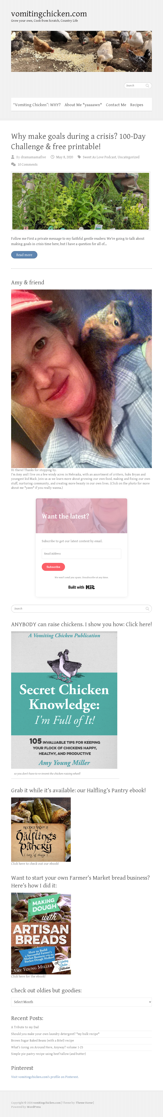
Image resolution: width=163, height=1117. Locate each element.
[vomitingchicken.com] (81, 48)
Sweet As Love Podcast (99, 157)
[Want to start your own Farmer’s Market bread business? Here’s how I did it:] (41, 895)
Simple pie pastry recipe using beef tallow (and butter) (48, 1054)
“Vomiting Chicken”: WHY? (37, 105)
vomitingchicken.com (49, 14)
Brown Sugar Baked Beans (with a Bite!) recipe (42, 1041)
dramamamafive (33, 157)
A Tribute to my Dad (25, 1027)
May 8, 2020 (64, 157)
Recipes (136, 105)
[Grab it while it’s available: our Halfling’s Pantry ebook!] (41, 799)
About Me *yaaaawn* (83, 105)
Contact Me (116, 105)
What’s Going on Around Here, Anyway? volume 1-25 (47, 1047)
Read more (24, 255)
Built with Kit (81, 587)
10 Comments (28, 164)
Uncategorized (129, 157)
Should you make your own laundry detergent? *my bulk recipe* (55, 1034)
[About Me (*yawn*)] (81, 291)
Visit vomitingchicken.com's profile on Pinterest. (45, 1077)
